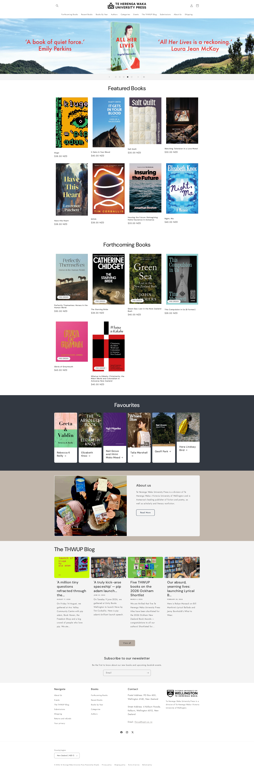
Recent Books (96, 700)
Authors (94, 714)
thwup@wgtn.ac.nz (143, 721)
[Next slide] (138, 77)
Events (57, 700)
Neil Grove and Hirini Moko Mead (113, 454)
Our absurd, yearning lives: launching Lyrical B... (181, 588)
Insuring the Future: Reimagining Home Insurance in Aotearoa (143, 218)
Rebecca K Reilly (63, 454)
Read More (145, 512)
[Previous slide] (109, 77)
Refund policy (147, 765)
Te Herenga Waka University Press (73, 765)
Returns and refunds (62, 718)
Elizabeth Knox (87, 454)
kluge (56, 153)
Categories (95, 709)
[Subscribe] (148, 673)
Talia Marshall (139, 452)
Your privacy (59, 723)
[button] (57, 6)
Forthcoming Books (99, 695)
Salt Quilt (132, 149)
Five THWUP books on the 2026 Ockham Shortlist (142, 588)
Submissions (59, 709)
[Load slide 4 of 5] (128, 77)
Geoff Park (161, 451)
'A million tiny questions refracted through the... (71, 588)
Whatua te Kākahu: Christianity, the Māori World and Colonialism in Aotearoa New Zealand (107, 378)
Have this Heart (61, 220)
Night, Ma (169, 218)
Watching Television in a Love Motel (181, 149)
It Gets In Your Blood (100, 152)
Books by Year (97, 704)
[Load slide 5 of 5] (132, 77)
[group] (127, 46)
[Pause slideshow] (145, 77)
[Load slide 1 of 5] (116, 77)
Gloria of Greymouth (63, 367)
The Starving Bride (99, 309)
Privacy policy (107, 765)
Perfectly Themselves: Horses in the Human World (71, 306)
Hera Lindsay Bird (187, 448)
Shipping (58, 714)
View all (127, 643)
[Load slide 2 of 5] (120, 77)
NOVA (93, 219)
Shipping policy (120, 765)
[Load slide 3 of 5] (124, 77)
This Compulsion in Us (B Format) (180, 309)
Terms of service (134, 765)
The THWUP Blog (61, 704)
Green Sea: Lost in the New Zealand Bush (144, 310)
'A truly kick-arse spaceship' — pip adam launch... (107, 586)
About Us (58, 695)
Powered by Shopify (92, 765)
